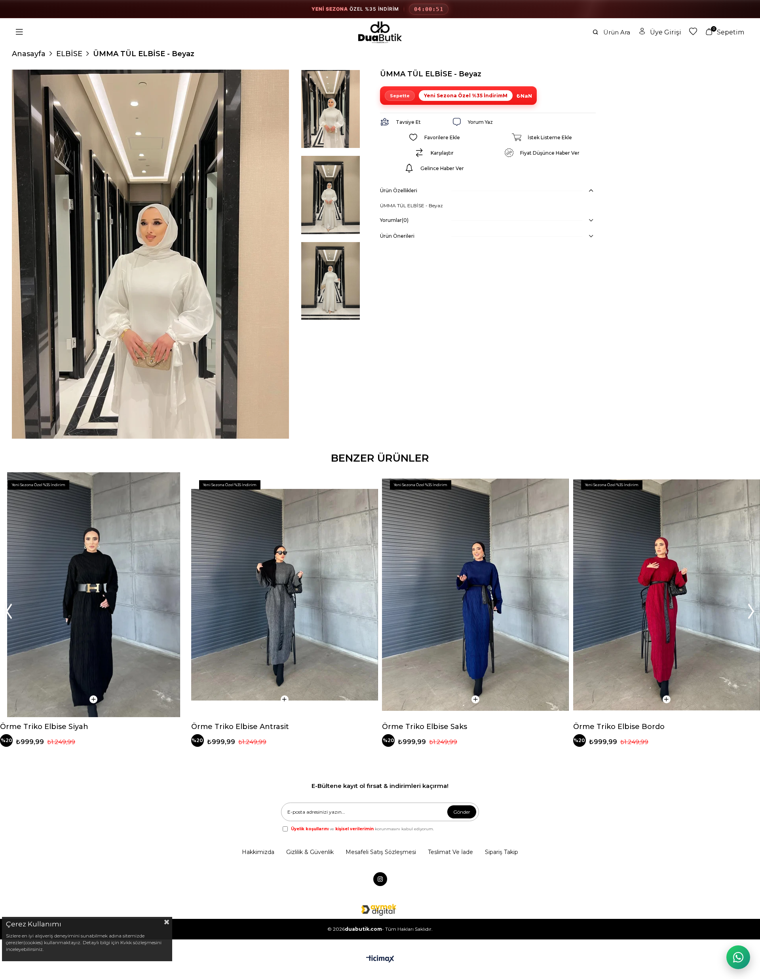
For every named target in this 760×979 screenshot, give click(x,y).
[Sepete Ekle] (93, 699)
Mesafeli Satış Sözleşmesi (381, 852)
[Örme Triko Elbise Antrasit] (284, 594)
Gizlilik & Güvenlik (310, 852)
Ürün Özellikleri (398, 190)
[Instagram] (380, 879)
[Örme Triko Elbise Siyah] (93, 594)
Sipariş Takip (501, 852)
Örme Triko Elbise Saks (424, 726)
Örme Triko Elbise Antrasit (240, 726)
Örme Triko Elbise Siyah (44, 726)
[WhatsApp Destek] (738, 957)
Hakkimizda (258, 852)
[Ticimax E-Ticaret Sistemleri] (380, 959)
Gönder (461, 812)
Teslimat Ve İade (450, 852)
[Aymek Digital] (380, 909)
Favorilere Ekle (174, 485)
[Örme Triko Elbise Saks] (475, 594)
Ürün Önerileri (397, 236)
